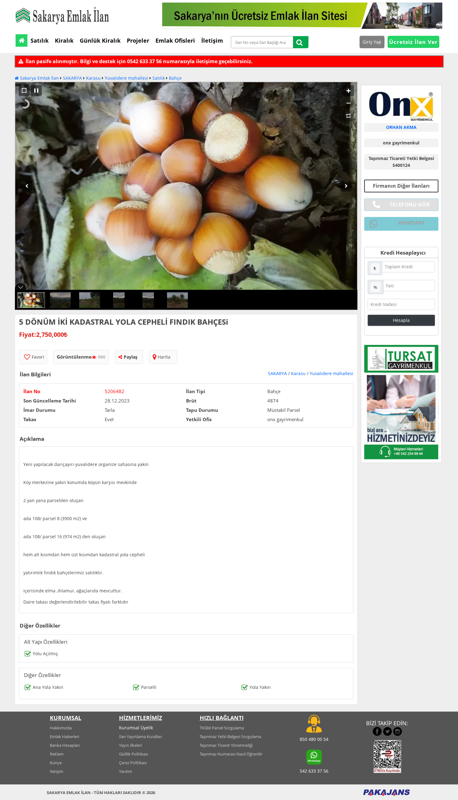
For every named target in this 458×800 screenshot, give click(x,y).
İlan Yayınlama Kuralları (140, 736)
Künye (56, 762)
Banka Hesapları (65, 745)
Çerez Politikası (133, 762)
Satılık (158, 78)
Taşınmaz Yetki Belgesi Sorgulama (230, 736)
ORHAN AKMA (401, 127)
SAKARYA (72, 78)
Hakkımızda (61, 728)
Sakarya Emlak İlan (39, 78)
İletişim (56, 771)
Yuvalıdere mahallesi (126, 78)
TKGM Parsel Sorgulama (222, 728)
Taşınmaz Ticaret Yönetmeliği (226, 745)
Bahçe (175, 78)
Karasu (93, 78)
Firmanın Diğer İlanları (401, 185)
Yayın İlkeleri (130, 745)
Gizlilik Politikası (133, 754)
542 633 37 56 (314, 771)
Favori (38, 357)
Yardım (125, 771)
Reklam (57, 754)
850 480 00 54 (314, 739)
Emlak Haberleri (64, 736)
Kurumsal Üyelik (136, 728)
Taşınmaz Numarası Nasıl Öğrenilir (231, 754)
